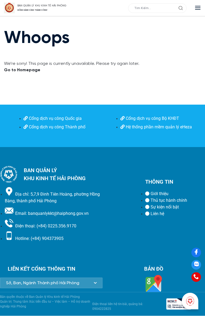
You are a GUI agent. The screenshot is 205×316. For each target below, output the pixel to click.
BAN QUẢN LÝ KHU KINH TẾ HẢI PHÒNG (41, 5)
